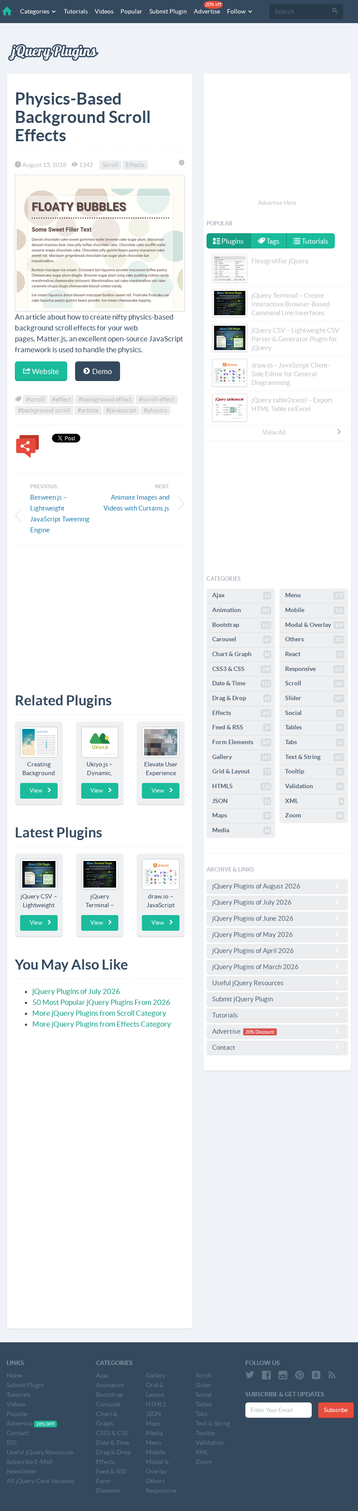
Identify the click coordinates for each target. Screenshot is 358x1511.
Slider (314, 697)
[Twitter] (249, 1375)
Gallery (241, 756)
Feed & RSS (241, 727)
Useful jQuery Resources (248, 983)
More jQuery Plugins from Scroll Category (99, 1013)
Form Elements (241, 741)
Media (241, 830)
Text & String (314, 756)
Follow (237, 11)
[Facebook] (266, 1375)
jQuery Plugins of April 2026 (253, 950)
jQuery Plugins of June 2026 (252, 918)
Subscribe (336, 1410)
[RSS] (331, 1375)
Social (314, 712)
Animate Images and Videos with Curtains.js (136, 502)
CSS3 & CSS (241, 668)
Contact (223, 1047)
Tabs (314, 741)
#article (88, 410)
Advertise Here (277, 203)
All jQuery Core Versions (40, 1480)
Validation (314, 786)
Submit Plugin (168, 11)
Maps (241, 815)
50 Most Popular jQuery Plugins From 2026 (101, 1002)
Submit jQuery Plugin (242, 999)
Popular (131, 11)
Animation (241, 609)
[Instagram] (283, 1375)
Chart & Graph (241, 653)
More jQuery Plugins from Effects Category (101, 1024)
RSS (12, 1442)
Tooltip (314, 771)
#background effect (105, 399)
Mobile (314, 609)
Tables (314, 727)
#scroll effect (157, 399)
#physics (155, 410)
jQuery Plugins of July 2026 (76, 991)
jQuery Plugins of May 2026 (252, 934)
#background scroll (44, 410)
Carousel (241, 639)
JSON (241, 800)
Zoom (314, 815)
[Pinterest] (299, 1375)
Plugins (232, 241)
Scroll (110, 164)
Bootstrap (241, 624)
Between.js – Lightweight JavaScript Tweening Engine (60, 513)
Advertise (207, 8)
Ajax (241, 595)
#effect (61, 399)
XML (314, 800)
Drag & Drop (241, 697)
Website (45, 371)
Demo (101, 371)
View (36, 790)
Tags (272, 241)
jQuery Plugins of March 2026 (255, 966)
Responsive (314, 668)
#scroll (35, 399)
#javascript (121, 410)
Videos (104, 11)
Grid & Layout (241, 771)
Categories (35, 11)
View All (274, 432)
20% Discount (259, 1032)
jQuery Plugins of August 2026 (256, 886)
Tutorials (76, 11)
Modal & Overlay (314, 624)
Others (314, 639)
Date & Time (241, 683)
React (314, 653)
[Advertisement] (100, 612)
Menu (314, 595)
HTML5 (241, 786)
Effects (135, 164)
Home (15, 1375)
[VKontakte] (316, 1375)
